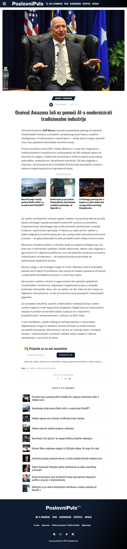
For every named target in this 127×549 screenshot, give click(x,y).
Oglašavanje (86, 525)
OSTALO (95, 3)
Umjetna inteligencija (46, 368)
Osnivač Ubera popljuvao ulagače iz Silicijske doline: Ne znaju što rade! (65, 448)
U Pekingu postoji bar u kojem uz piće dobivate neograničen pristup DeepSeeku (91, 203)
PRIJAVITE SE (65, 355)
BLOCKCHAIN (75, 3)
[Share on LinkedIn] (65, 379)
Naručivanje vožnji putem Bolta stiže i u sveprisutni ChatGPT (32, 202)
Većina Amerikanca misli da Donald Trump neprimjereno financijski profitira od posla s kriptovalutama (64, 478)
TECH (66, 3)
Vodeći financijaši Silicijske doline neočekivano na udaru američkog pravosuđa (64, 468)
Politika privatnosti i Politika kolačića (65, 525)
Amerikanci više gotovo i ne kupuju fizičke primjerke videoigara (62, 438)
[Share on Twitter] (62, 379)
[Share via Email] (69, 379)
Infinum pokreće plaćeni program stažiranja (53, 428)
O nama (36, 525)
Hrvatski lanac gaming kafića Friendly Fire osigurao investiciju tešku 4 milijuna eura (65, 398)
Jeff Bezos (30, 368)
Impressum (45, 525)
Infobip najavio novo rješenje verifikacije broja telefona (58, 418)
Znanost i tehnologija (63, 98)
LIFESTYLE (86, 3)
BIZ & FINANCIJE (55, 3)
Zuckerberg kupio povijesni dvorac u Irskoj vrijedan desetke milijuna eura (67, 458)
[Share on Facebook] (58, 379)
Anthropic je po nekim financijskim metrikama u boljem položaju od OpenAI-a (62, 203)
